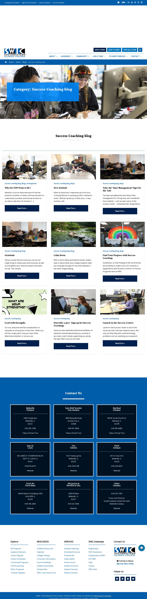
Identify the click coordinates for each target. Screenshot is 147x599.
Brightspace (93, 548)
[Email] (128, 2)
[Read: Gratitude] (24, 234)
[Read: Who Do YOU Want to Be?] (24, 166)
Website (30, 470)
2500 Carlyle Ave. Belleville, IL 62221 (30, 421)
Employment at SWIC (97, 555)
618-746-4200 (30, 504)
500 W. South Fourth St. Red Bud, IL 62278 (116, 421)
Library (91, 566)
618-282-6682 (116, 428)
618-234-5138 (73, 466)
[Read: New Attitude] (73, 166)
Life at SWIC (98, 56)
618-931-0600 (73, 428)
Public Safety (69, 559)
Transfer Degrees (18, 573)
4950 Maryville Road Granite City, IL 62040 (73, 421)
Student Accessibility (45, 566)
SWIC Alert (93, 569)
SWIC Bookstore (95, 552)
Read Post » (22, 208)
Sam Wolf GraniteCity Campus (73, 409)
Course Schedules (44, 562)
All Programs (16, 548)
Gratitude (10, 255)
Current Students (44, 3)
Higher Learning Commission (102, 596)
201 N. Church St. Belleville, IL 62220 (117, 459)
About (52, 56)
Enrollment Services (72, 552)
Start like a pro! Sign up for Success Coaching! (72, 324)
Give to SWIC (114, 50)
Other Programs (17, 569)
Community (81, 56)
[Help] (138, 2)
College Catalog (43, 555)
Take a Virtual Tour (30, 433)
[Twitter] (122, 579)
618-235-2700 (30, 428)
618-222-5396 (73, 504)
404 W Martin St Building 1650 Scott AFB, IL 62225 (30, 496)
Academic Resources (45, 548)
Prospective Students (12, 3)
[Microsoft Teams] (118, 2)
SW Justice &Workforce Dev (73, 484)
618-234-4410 (116, 466)
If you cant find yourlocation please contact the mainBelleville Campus (117, 501)
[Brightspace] (132, 2)
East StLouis (30, 446)
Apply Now (100, 50)
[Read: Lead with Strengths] (24, 301)
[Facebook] (117, 579)
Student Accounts (71, 566)
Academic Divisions (18, 552)
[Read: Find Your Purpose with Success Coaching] (122, 234)
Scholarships (42, 569)
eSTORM (92, 559)
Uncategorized (31, 183)
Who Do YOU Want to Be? (18, 188)
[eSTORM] (123, 2)
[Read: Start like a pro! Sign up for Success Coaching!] (73, 301)
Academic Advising (71, 548)
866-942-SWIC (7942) (125, 564)
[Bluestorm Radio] (135, 2)
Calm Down (59, 255)
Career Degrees (17, 555)
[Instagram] (128, 579)
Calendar (40, 552)
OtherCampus (117, 484)
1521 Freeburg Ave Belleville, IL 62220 (73, 459)
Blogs (24, 183)
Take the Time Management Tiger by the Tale (122, 189)
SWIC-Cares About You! (46, 573)
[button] (140, 50)
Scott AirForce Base (30, 484)
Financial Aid (69, 555)
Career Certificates (18, 559)
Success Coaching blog (13, 183)
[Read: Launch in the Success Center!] (122, 301)
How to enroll (69, 562)
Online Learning (17, 566)
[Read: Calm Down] (73, 234)
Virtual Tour (129, 50)
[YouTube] (133, 579)
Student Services (117, 56)
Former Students (58, 3)
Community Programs (19, 562)
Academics (66, 56)
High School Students (29, 3)
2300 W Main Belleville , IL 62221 (73, 496)
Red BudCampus (117, 409)
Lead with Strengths (15, 323)
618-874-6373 (30, 466)
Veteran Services (71, 573)
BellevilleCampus (30, 409)
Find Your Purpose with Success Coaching (119, 257)
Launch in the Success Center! (118, 323)
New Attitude (60, 188)
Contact (135, 56)
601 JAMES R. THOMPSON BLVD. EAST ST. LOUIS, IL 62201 (30, 459)
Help (90, 562)
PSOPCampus (117, 446)
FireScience (73, 446)
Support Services (71, 569)
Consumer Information (46, 559)
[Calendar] (141, 2)
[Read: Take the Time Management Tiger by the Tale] (122, 166)
